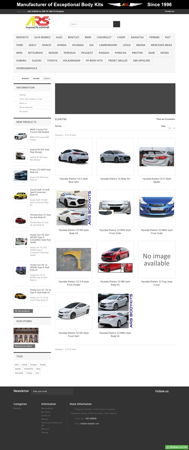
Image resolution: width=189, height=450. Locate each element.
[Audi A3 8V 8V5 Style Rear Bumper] (20, 156)
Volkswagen (71, 60)
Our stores (23, 111)
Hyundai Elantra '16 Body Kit (115, 178)
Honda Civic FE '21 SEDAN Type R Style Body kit (39, 267)
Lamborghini (108, 45)
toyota (24, 365)
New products (26, 122)
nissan (29, 373)
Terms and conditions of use (30, 99)
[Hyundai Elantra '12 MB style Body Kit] (115, 259)
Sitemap (44, 432)
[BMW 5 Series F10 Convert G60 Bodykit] (20, 135)
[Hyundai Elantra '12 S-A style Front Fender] (73, 259)
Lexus (127, 45)
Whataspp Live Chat (178, 447)
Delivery (22, 95)
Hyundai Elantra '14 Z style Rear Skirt (74, 180)
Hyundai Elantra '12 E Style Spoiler (157, 180)
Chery (121, 37)
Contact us (169, 11)
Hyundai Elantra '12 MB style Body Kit (115, 283)
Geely (32, 45)
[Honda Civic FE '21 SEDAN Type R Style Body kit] (20, 271)
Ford (19, 45)
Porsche (120, 52)
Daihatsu (137, 37)
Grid (169, 128)
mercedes (19, 373)
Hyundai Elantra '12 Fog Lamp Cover (156, 283)
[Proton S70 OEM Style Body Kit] (20, 176)
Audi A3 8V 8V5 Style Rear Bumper (39, 150)
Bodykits (22, 37)
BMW (88, 37)
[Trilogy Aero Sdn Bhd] (39, 23)
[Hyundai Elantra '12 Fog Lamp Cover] (156, 259)
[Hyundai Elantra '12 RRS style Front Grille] (115, 208)
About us (23, 103)
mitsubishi (28, 369)
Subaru (21, 60)
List (174, 128)
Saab (151, 52)
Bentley (73, 37)
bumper (33, 365)
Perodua (70, 52)
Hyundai (78, 45)
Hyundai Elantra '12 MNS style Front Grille (157, 232)
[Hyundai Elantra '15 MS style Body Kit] (73, 208)
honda (43, 365)
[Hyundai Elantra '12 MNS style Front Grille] (156, 208)
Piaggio (104, 52)
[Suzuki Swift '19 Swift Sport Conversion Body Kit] (20, 196)
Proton (137, 52)
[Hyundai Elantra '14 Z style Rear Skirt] (73, 156)
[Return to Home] (16, 78)
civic (37, 373)
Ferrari (154, 37)
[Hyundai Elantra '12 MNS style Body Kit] (115, 311)
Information (25, 87)
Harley (46, 45)
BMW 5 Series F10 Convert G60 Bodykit (39, 130)
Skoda (164, 52)
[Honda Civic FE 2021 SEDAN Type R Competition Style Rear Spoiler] (20, 241)
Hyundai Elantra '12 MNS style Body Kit (115, 334)
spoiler (18, 369)
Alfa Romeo (42, 37)
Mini (19, 52)
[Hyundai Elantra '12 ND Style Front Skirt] (73, 311)
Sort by (58, 126)
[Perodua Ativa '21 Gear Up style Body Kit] (20, 221)
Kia (91, 45)
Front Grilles (117, 60)
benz (38, 369)
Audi (59, 37)
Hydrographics (26, 68)
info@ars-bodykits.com (89, 424)
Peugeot (87, 52)
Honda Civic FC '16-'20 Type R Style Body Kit (40, 291)
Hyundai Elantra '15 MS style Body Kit (74, 232)
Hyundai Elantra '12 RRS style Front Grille (115, 232)
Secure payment (26, 107)
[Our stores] (32, 335)
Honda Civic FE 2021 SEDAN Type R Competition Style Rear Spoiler (40, 238)
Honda (61, 45)
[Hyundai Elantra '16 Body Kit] (115, 156)
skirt (17, 365)
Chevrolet (104, 37)
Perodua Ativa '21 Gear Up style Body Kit (40, 216)
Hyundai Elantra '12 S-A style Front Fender (74, 283)
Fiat (168, 37)
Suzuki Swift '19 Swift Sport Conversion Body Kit (39, 192)
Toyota (52, 60)
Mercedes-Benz (161, 45)
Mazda (140, 45)
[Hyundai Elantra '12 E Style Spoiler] (156, 156)
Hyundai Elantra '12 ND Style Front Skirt (74, 334)
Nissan (53, 52)
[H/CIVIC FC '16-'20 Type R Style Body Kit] (20, 296)
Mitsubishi (35, 52)
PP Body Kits (94, 60)
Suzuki (36, 60)
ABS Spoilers (141, 60)
